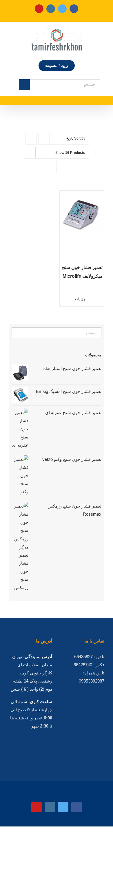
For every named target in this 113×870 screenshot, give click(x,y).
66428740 (83, 664)
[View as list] (62, 167)
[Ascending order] (31, 139)
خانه (92, 111)
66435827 (83, 656)
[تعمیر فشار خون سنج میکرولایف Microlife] (82, 224)
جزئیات (80, 299)
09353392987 (91, 680)
